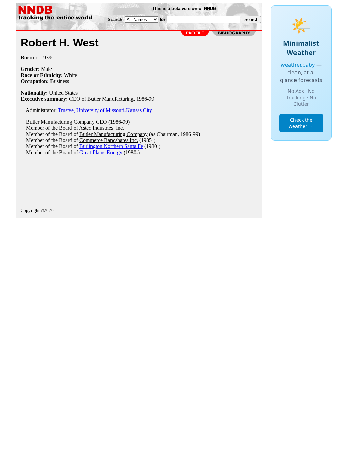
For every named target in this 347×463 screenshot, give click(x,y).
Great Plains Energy (100, 152)
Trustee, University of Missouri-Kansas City (105, 110)
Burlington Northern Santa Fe (111, 146)
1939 (46, 57)
